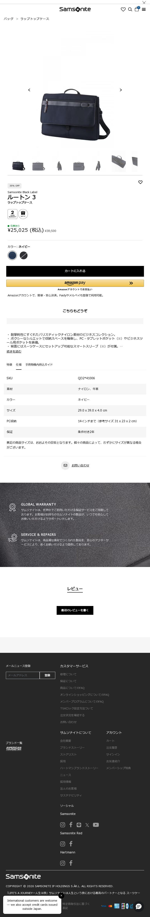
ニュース (65, 775)
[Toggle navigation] (143, 9)
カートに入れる (75, 271)
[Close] (144, 2)
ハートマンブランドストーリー (79, 768)
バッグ (8, 19)
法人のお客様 (68, 789)
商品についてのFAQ (72, 688)
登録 (47, 675)
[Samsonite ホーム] (75, 9)
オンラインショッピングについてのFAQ (84, 695)
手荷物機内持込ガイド (39, 365)
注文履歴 (111, 748)
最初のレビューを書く (75, 610)
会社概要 (65, 741)
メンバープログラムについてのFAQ (82, 702)
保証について (68, 681)
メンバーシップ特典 (118, 768)
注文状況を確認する (72, 715)
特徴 (9, 365)
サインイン (113, 755)
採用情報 (65, 782)
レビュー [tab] (75, 589)
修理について (68, 674)
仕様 (18, 365)
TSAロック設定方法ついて (76, 708)
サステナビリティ (71, 795)
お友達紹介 (113, 761)
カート (110, 741)
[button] (138, 906)
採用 (63, 761)
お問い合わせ (80, 465)
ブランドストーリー (72, 748)
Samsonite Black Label (22, 192)
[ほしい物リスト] (123, 9)
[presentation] (29, 90)
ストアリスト (68, 755)
